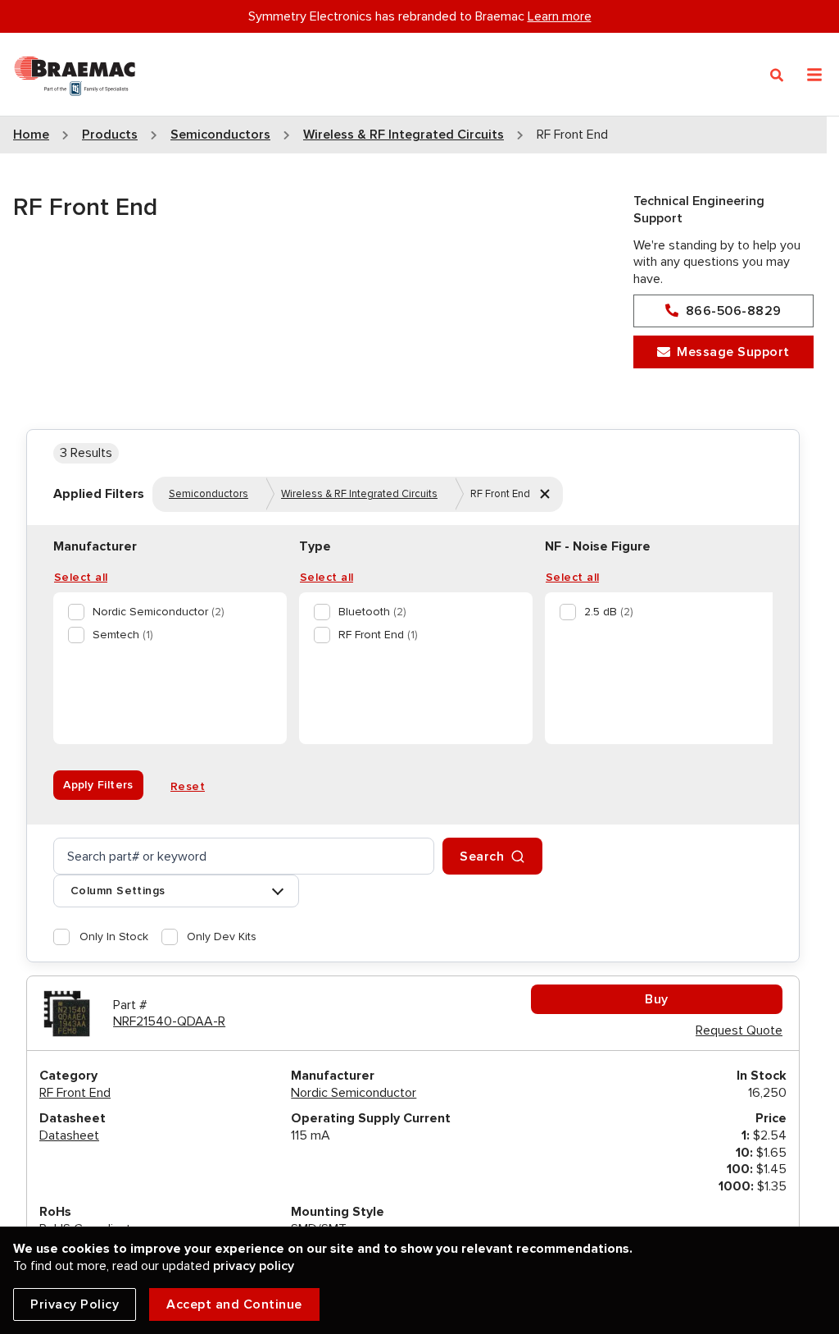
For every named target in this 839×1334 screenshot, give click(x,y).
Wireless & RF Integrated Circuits (359, 493)
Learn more (560, 16)
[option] (166, 612)
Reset (187, 787)
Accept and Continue (234, 1304)
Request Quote (739, 1030)
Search (482, 856)
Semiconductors (208, 493)
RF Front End (75, 1093)
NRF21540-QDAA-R (169, 1021)
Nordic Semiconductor (353, 1093)
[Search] (777, 75)
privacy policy (253, 1265)
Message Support (733, 352)
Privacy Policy (74, 1304)
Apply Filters (98, 785)
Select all (80, 577)
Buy (657, 999)
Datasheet (69, 1135)
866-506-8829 (734, 311)
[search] (243, 856)
